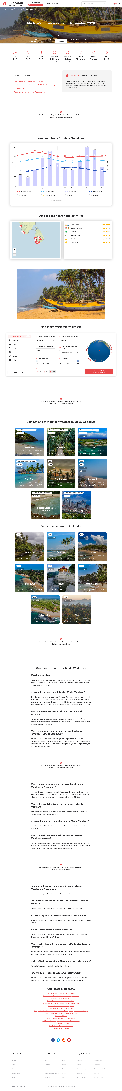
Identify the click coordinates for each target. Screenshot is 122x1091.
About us (14, 1060)
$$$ (54, 371)
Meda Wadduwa (30, 9)
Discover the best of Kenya (61, 1028)
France (64, 1064)
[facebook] (53, 1040)
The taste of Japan (61, 1016)
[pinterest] (69, 1040)
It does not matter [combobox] (66, 352)
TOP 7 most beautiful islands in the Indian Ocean (61, 993)
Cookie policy (16, 1073)
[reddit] (63, 1040)
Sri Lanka (19, 9)
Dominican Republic (83, 1069)
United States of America (52, 1073)
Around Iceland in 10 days (61, 1023)
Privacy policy (16, 1069)
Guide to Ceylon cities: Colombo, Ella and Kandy (61, 1001)
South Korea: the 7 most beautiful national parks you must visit (61, 996)
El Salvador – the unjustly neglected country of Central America (61, 1021)
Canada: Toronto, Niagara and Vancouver (61, 1026)
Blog (13, 1064)
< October (48, 39)
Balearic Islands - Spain (101, 1069)
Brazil (63, 1060)
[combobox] (82, 4)
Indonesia (47, 1077)
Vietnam (64, 1073)
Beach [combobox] (39, 350)
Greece (64, 1077)
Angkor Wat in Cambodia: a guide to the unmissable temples (61, 1003)
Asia (11, 9)
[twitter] (58, 1040)
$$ (47, 371)
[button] (14, 249)
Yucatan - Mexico (99, 1060)
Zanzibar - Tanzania (100, 1077)
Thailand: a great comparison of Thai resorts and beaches (61, 1013)
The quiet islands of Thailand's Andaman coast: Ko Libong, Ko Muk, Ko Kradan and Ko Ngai (61, 1011)
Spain (46, 1069)
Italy (46, 1060)
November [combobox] (64, 340)
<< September (33, 40)
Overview (61, 36)
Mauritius (79, 1064)
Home (5, 9)
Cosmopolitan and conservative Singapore (61, 1006)
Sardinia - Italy (81, 1073)
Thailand (47, 1064)
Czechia (96, 1073)
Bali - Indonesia (81, 1077)
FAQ (13, 1077)
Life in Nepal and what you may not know (61, 1008)
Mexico (64, 1069)
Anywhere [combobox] (40, 340)
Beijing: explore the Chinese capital (61, 998)
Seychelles (97, 1064)
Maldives (80, 1060)
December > (75, 39)
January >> (88, 39)
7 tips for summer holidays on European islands (61, 1018)
